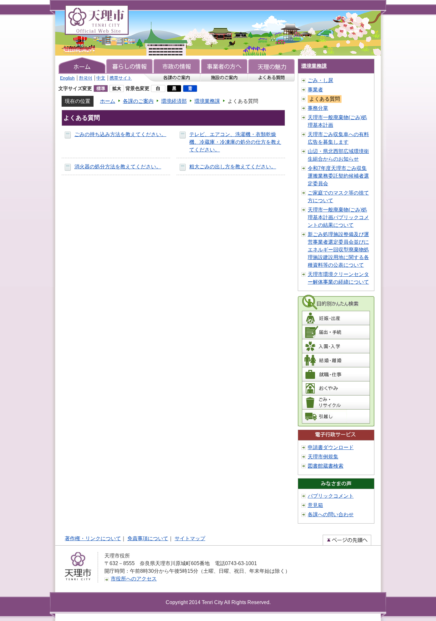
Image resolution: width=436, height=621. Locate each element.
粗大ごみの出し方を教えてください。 (232, 166)
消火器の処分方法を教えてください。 (117, 166)
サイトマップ (190, 538)
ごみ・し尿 (320, 80)
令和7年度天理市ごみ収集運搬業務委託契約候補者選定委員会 (338, 175)
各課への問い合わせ (331, 514)
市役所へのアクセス (134, 578)
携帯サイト (120, 77)
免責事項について (147, 538)
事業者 (315, 89)
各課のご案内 (138, 101)
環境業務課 (207, 101)
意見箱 (315, 505)
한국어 (85, 77)
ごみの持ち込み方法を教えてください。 (120, 134)
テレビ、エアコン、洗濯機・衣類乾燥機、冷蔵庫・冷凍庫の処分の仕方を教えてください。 (235, 142)
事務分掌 (318, 108)
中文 (100, 77)
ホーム (107, 101)
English (67, 77)
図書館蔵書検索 (325, 466)
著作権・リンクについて (93, 538)
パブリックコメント (331, 496)
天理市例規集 (323, 456)
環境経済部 (174, 101)
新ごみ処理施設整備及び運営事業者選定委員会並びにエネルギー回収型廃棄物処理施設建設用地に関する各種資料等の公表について (338, 250)
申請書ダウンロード (331, 447)
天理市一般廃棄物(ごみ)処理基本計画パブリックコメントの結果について (338, 217)
